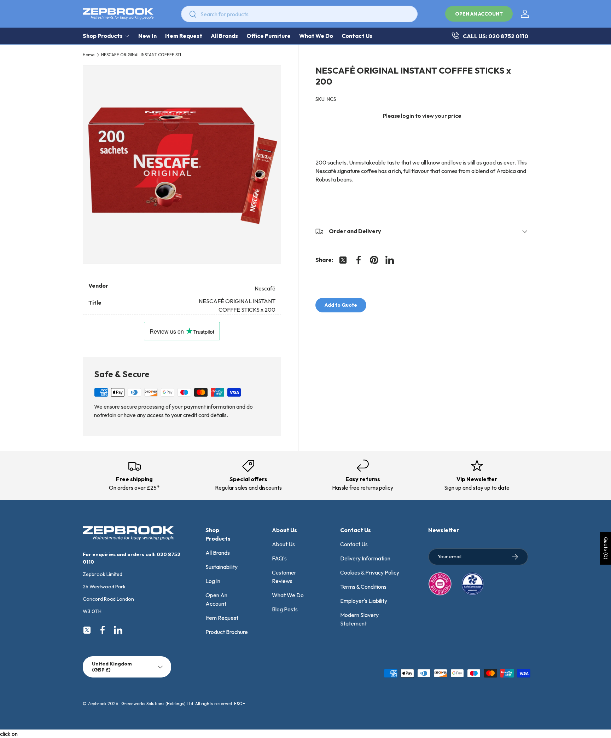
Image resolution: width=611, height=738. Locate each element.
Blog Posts (285, 609)
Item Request (183, 35)
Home (88, 55)
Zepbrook (97, 703)
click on (9, 733)
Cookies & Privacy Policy (369, 572)
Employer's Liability (363, 600)
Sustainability (221, 566)
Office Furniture (268, 35)
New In (147, 35)
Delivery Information (365, 558)
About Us (283, 544)
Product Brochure (226, 631)
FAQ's (279, 558)
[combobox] (299, 14)
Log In (212, 580)
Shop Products (103, 35)
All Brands (224, 35)
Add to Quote (341, 305)
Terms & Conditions (363, 586)
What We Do (316, 35)
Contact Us (357, 35)
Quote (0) (606, 548)
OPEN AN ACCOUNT (479, 14)
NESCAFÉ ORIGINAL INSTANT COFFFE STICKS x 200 (143, 55)
